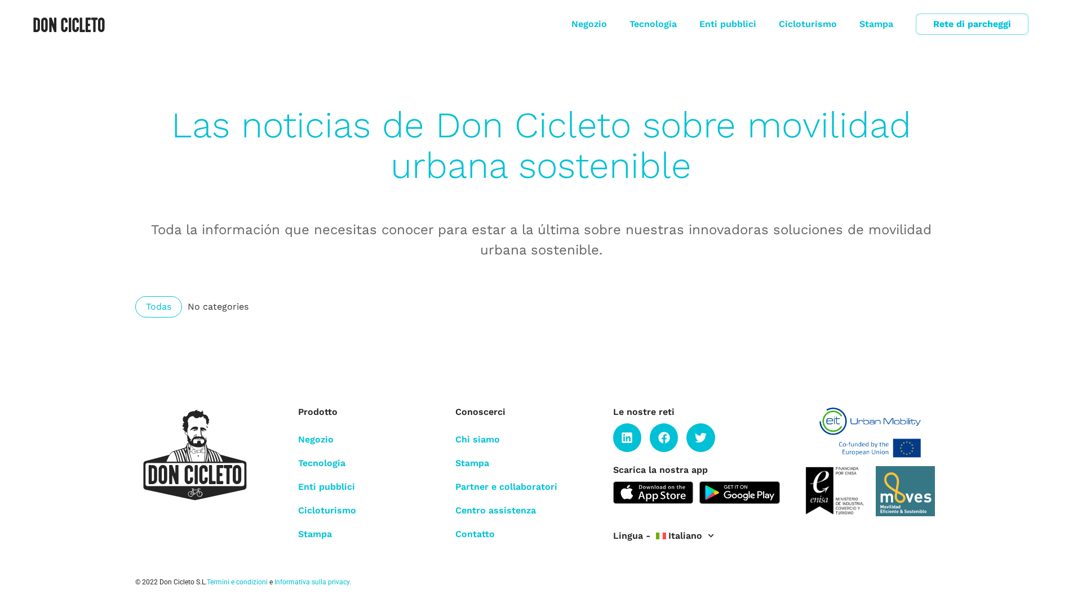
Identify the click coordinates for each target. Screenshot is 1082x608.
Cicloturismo (808, 24)
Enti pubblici (727, 24)
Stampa (876, 24)
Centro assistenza (495, 510)
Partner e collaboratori (506, 486)
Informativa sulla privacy (311, 582)
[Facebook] (664, 437)
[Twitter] (700, 437)
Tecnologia (653, 24)
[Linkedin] (627, 437)
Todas (158, 306)
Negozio (589, 24)
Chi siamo (477, 439)
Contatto (475, 534)
